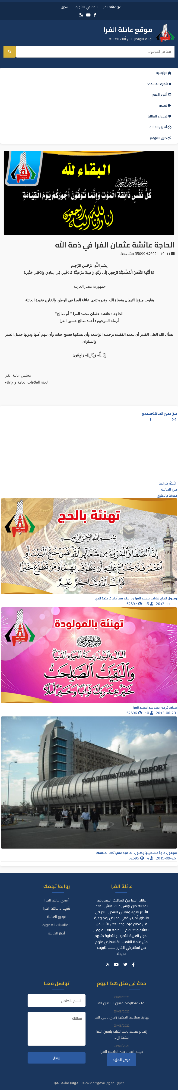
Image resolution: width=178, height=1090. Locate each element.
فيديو (163, 105)
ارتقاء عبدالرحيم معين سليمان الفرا (121, 1002)
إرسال (56, 1058)
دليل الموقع (159, 138)
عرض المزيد (121, 1059)
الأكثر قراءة (168, 483)
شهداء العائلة (158, 116)
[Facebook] (95, 15)
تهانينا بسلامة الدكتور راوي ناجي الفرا (121, 1017)
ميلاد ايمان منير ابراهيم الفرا (121, 1051)
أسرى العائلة (158, 127)
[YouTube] (88, 15)
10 (147, 712)
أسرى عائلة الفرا (56, 900)
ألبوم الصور (160, 94)
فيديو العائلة (56, 916)
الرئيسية (162, 73)
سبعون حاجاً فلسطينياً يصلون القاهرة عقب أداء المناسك (136, 853)
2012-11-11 (166, 603)
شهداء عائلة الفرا (56, 908)
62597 (132, 603)
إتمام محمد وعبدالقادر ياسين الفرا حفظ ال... (121, 1034)
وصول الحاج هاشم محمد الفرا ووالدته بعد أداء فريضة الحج (136, 598)
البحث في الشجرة (87, 7)
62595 (134, 858)
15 (147, 603)
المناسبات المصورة (56, 924)
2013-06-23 (166, 712)
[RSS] (81, 15)
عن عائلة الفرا (111, 7)
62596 (132, 712)
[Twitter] (125, 964)
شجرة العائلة (159, 84)
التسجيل (66, 7)
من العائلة (169, 489)
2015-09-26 (166, 858)
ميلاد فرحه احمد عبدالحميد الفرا (155, 707)
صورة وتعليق (167, 495)
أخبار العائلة (56, 933)
